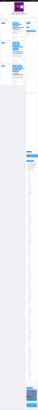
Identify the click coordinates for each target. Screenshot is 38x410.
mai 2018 (29, 303)
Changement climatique (32, 395)
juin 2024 (29, 205)
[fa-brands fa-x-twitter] (31, 0)
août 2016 (29, 338)
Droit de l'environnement (30, 398)
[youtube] (35, 0)
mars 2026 (29, 183)
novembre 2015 (30, 353)
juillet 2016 (29, 340)
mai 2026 (29, 179)
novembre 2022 (30, 238)
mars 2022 (29, 251)
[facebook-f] (30, 0)
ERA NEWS (35, 393)
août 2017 (29, 316)
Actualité (20, 24)
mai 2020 (29, 266)
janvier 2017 (29, 329)
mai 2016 (29, 344)
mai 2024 (29, 207)
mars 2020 (29, 268)
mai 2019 (29, 283)
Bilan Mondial (32, 393)
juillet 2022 (29, 244)
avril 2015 (29, 366)
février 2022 (29, 253)
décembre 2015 (30, 351)
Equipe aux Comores (15, 48)
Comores (14, 68)
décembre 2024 (30, 201)
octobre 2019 (29, 277)
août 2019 (29, 279)
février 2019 (29, 288)
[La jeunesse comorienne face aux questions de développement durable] (6, 74)
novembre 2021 (30, 257)
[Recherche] (33, 16)
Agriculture (27, 395)
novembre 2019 (30, 275)
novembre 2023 (30, 218)
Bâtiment (29, 395)
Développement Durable (16, 45)
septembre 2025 (30, 192)
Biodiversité (33, 396)
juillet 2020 (29, 264)
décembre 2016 (30, 331)
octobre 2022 (29, 240)
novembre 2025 (30, 188)
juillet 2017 (29, 318)
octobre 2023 (29, 220)
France (36, 396)
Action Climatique (28, 391)
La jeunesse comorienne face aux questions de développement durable (17, 74)
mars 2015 (29, 368)
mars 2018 (29, 307)
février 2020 (29, 270)
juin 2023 (29, 225)
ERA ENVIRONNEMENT (18, 13)
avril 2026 (29, 181)
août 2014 (29, 377)
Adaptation (33, 391)
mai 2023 (29, 227)
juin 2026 (29, 177)
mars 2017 (29, 325)
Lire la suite (14, 83)
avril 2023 (29, 229)
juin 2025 (29, 196)
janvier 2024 (29, 214)
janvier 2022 (29, 255)
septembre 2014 (30, 375)
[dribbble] (32, 0)
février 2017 (29, 327)
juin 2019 (29, 281)
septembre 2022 (30, 242)
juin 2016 (29, 342)
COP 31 (36, 391)
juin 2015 (29, 362)
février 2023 (29, 233)
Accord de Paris (15, 65)
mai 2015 (29, 364)
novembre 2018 (30, 294)
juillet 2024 (29, 203)
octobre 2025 (29, 190)
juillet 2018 (29, 301)
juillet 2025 (29, 194)
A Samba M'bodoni (15, 24)
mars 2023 (29, 231)
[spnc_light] (35, 16)
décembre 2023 (30, 216)
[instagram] (34, 0)
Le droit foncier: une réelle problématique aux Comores (17, 52)
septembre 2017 (30, 314)
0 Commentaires (22, 36)
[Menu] (3, 17)
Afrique (18, 42)
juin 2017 (29, 320)
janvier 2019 (29, 290)
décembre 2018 (30, 292)
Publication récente (15, 71)
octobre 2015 (29, 355)
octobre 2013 (29, 379)
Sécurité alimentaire (28, 390)
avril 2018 (29, 305)
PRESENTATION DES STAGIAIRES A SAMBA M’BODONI (18, 28)
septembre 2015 (30, 357)
